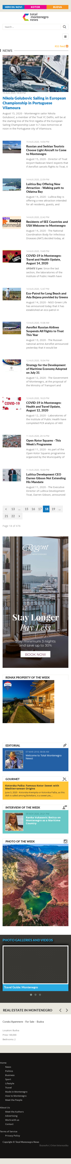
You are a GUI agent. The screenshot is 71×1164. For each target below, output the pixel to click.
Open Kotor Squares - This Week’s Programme (43, 442)
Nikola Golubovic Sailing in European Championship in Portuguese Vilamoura (34, 102)
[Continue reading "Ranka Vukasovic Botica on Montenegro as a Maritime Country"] (14, 822)
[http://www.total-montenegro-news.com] (35, 17)
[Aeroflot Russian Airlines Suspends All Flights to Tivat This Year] (12, 328)
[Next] (19, 516)
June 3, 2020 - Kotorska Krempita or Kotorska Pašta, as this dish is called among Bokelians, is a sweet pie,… (35, 794)
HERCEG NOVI (13, 7)
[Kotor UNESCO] (12, 441)
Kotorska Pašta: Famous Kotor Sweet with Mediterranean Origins (32, 787)
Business (9, 1075)
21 (6, 516)
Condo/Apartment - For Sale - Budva (23, 1021)
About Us (5, 1107)
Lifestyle (9, 1083)
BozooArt (44, 1145)
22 (13, 516)
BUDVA (57, 7)
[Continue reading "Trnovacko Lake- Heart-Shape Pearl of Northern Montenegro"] (35, 884)
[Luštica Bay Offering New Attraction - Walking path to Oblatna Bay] (12, 184)
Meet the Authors (14, 1111)
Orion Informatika (59, 1145)
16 (33, 509)
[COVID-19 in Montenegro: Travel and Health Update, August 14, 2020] (12, 256)
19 (53, 509)
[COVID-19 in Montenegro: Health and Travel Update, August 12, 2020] (12, 403)
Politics (9, 1071)
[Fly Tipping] (12, 294)
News (8, 1066)
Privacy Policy (12, 1135)
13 (13, 509)
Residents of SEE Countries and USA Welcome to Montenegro (47, 223)
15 (26, 509)
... (19, 509)
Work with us (12, 1119)
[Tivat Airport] (12, 147)
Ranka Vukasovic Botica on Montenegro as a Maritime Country (43, 820)
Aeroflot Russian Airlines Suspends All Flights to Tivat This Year (45, 331)
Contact (9, 1124)
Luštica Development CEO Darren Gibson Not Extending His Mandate (46, 478)
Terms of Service (8, 1131)
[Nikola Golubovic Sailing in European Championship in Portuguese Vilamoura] (35, 73)
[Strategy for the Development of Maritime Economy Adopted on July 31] (12, 365)
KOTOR (35, 7)
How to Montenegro (16, 1095)
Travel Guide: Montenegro (21, 987)
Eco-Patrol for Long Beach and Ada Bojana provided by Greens (47, 295)
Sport (8, 1079)
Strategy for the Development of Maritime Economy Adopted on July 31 (46, 369)
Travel (8, 1087)
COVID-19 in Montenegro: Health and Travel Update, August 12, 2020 (44, 406)
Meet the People (13, 1099)
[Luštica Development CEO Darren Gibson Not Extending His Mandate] (12, 475)
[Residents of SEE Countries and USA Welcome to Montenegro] (12, 222)
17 (40, 509)
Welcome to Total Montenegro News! (44, 757)
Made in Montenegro (16, 1091)
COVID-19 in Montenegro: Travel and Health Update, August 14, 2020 (44, 259)
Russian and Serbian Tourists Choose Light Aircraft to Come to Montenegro (46, 150)
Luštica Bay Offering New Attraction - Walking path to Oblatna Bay (45, 188)
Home (3, 1062)
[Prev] (5, 509)
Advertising (11, 1115)
